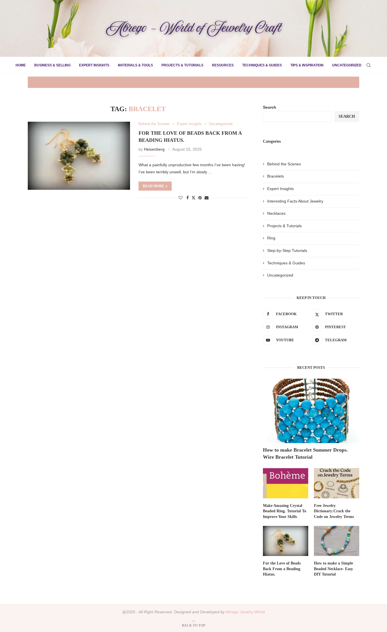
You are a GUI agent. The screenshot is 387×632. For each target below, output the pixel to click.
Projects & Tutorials (182, 65)
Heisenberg (154, 149)
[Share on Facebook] (187, 197)
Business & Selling (52, 65)
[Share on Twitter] (193, 197)
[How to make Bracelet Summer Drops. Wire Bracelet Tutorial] (311, 411)
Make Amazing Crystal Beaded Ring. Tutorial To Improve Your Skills (284, 511)
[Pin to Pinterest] (200, 197)
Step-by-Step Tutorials (287, 250)
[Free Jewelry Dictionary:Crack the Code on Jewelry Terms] (336, 483)
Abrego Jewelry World (245, 612)
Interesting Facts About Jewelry (295, 201)
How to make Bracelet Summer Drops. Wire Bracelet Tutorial (305, 453)
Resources (223, 65)
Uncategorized (347, 65)
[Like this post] (180, 197)
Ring (271, 238)
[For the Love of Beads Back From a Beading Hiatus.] (79, 156)
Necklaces (276, 213)
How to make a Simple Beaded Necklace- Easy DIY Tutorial (333, 568)
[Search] (368, 65)
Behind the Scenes (284, 164)
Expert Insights (94, 65)
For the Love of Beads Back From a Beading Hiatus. (282, 568)
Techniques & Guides (262, 65)
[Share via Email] (207, 197)
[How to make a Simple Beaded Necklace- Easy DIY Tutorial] (336, 541)
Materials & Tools (135, 65)
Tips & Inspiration (307, 65)
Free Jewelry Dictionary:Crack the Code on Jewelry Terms (334, 511)
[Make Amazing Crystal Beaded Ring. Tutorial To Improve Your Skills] (285, 483)
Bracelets (275, 176)
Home (21, 65)
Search (269, 107)
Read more (153, 186)
